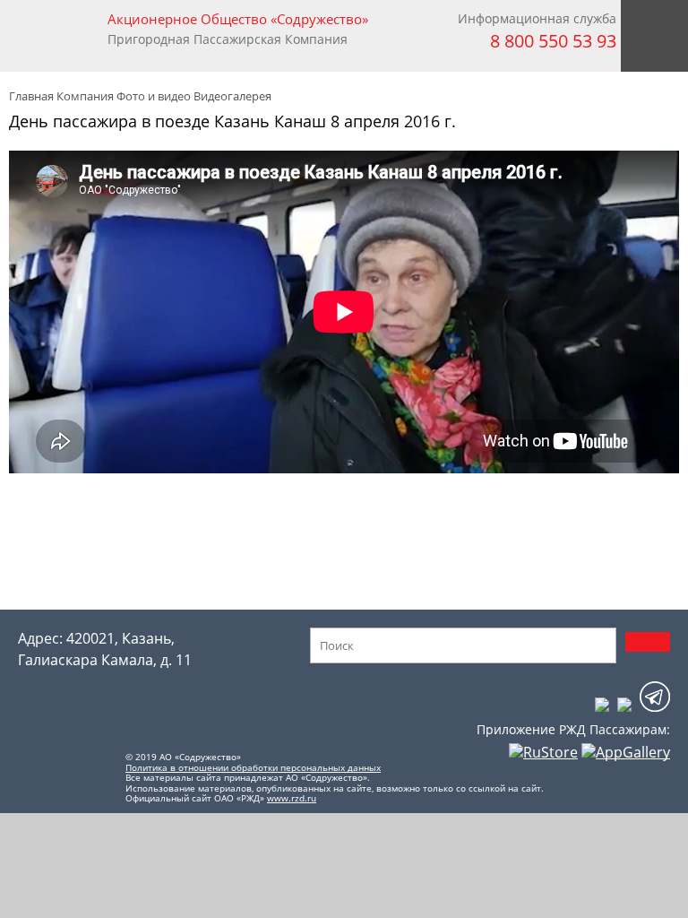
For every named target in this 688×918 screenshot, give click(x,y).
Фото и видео (153, 96)
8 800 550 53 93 (553, 41)
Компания (85, 96)
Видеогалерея (232, 96)
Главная (31, 96)
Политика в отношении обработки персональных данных (253, 767)
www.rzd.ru (291, 798)
